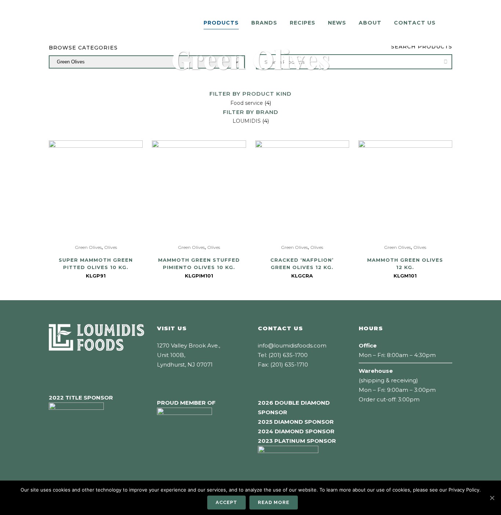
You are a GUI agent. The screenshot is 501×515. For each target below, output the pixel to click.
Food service (246, 103)
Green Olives (88, 247)
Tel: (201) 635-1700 (283, 355)
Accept (226, 502)
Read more (273, 502)
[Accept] (491, 497)
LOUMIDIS (247, 121)
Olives (110, 247)
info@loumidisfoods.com (292, 345)
